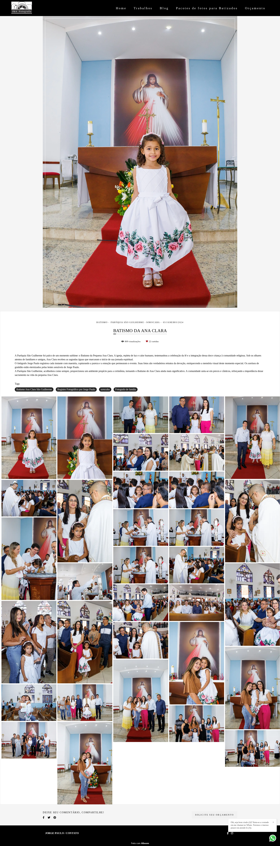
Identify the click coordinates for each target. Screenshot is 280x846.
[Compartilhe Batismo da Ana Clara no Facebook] (43, 817)
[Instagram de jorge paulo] (232, 833)
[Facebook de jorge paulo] (228, 833)
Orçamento (255, 8)
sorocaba (105, 389)
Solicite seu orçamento (214, 815)
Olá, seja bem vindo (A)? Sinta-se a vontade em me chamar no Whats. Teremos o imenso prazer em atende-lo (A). (250, 825)
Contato (72, 833)
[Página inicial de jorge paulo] (28, 8)
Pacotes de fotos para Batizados (207, 8)
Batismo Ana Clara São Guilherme (34, 389)
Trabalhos (143, 8)
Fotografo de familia (125, 389)
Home (121, 8)
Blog (164, 8)
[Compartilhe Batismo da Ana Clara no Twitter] (49, 817)
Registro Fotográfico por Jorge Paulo (76, 389)
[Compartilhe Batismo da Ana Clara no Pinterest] (54, 817)
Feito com (140, 843)
